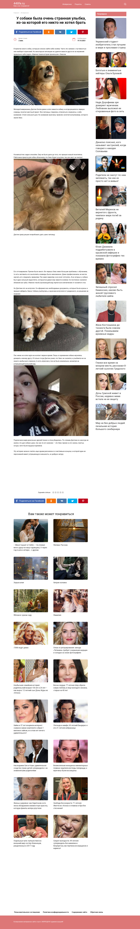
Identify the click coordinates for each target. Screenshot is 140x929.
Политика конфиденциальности (56, 912)
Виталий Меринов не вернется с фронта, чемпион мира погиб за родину (108, 214)
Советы (88, 4)
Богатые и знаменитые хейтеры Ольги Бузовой (109, 72)
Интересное (67, 4)
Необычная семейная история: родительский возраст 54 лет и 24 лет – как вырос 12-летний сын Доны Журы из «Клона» (31, 689)
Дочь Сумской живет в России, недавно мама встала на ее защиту (108, 396)
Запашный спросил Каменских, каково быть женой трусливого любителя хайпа (109, 291)
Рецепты (78, 4)
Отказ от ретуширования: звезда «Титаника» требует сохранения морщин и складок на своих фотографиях (70, 650)
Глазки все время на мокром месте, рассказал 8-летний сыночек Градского (111, 365)
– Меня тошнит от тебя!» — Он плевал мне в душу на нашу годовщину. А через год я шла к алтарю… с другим (30, 547)
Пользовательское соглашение (27, 912)
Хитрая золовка (60, 583)
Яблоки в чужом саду (23, 615)
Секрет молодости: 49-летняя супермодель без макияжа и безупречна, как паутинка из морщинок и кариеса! (70, 844)
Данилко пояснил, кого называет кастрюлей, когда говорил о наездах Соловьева (111, 147)
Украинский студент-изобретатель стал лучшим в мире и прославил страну (111, 44)
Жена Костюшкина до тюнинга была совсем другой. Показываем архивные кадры (108, 329)
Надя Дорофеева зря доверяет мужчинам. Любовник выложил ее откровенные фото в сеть (110, 107)
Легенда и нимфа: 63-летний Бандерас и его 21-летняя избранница (70, 726)
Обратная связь (96, 912)
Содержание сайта (79, 912)
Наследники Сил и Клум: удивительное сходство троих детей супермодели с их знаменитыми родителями (31, 768)
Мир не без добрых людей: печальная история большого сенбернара (110, 426)
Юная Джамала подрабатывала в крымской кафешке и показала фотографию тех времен (110, 252)
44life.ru (19, 3)
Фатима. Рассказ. (60, 545)
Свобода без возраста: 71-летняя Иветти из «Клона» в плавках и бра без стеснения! (69, 805)
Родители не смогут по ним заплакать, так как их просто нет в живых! (111, 178)
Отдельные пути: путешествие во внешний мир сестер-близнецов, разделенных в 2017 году (27, 843)
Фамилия (57, 615)
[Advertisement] (51, 136)
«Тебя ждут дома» (21, 648)
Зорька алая (19, 583)
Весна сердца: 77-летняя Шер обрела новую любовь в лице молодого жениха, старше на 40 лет (70, 687)
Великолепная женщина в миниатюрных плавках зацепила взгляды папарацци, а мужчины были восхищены (70, 768)
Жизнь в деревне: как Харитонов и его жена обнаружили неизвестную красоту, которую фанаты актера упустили (31, 805)
